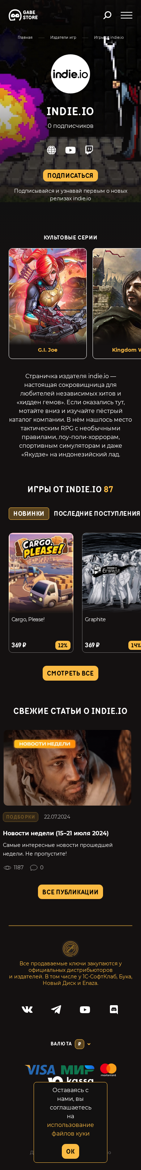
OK (70, 1152)
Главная (25, 37)
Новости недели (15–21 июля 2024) (56, 833)
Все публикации (70, 892)
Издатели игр (63, 37)
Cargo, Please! (28, 619)
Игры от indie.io (109, 37)
